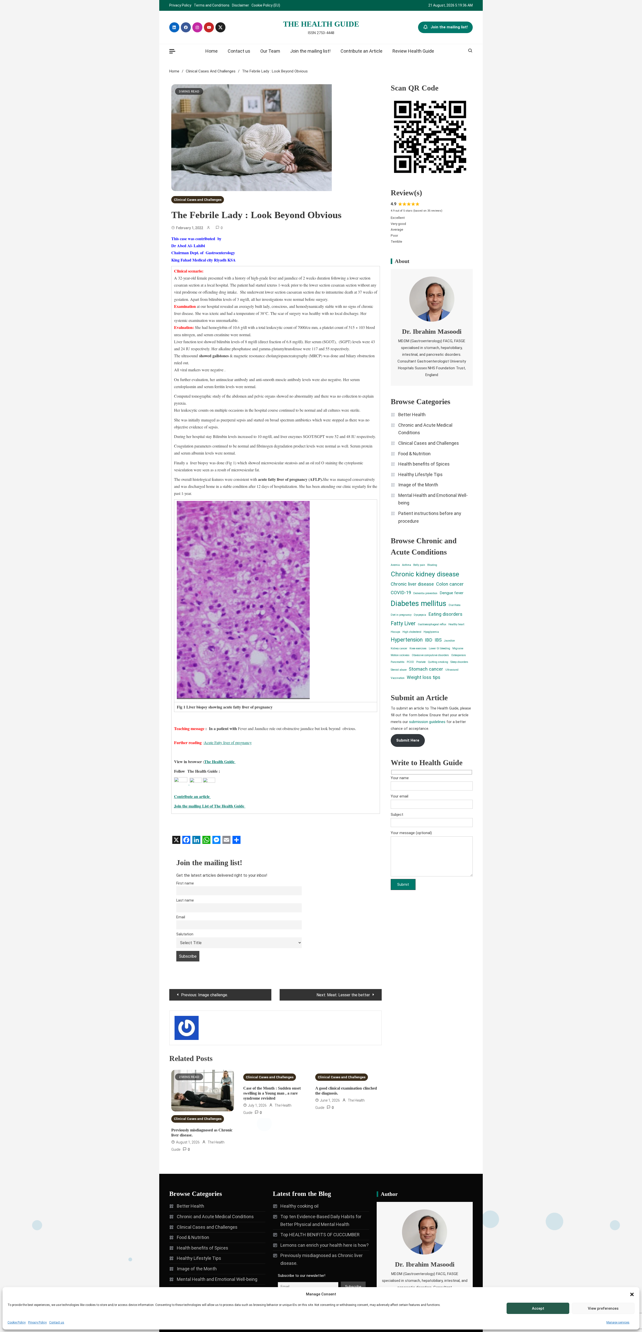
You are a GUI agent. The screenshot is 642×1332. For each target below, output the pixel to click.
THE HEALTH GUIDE (321, 24)
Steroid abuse (399, 669)
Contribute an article (192, 796)
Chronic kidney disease (425, 574)
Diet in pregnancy (401, 614)
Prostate (421, 662)
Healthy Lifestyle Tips (420, 474)
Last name (185, 900)
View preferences (603, 1308)
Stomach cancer (426, 669)
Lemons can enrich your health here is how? (324, 1245)
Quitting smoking (438, 662)
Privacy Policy (37, 1322)
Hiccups (395, 632)
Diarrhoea (454, 605)
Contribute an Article (361, 51)
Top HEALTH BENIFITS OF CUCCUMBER (320, 1234)
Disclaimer (240, 5)
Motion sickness (400, 655)
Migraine (457, 648)
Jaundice (449, 640)
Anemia (395, 565)
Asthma (406, 565)
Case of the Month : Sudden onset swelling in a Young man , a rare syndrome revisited (272, 1093)
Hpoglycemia (431, 632)
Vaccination (398, 678)
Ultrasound (451, 669)
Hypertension (407, 640)
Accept (538, 1308)
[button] (631, 1294)
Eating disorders (445, 614)
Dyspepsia (420, 614)
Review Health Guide (413, 51)
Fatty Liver (403, 623)
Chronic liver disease (412, 584)
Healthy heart (456, 624)
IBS (438, 640)
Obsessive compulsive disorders (430, 655)
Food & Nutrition (414, 453)
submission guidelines (427, 722)
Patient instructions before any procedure (429, 517)
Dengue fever (451, 593)
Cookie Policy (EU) (266, 5)
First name (185, 883)
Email (180, 917)
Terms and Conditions (211, 5)
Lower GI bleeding (439, 648)
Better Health (412, 414)
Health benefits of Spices (424, 464)
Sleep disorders (459, 662)
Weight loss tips (423, 677)
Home (211, 51)
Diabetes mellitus (418, 603)
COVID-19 (401, 592)
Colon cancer (450, 584)
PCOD (410, 662)
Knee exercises (418, 648)
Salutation (184, 934)
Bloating (432, 565)
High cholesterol (412, 632)
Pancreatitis (398, 662)
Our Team (270, 51)
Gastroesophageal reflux (432, 624)
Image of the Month (418, 484)
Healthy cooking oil (299, 1206)
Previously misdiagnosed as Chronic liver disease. (201, 1132)
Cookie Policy (17, 1322)
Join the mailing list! (449, 27)
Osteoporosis (458, 655)
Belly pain (419, 565)
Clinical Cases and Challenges (197, 200)
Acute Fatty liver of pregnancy (228, 742)
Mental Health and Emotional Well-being (433, 499)
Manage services (617, 1322)
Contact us (56, 1322)
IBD (428, 640)
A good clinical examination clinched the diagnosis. (346, 1090)
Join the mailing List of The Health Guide (210, 806)
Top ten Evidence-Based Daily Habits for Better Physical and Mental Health (320, 1220)
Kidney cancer (399, 648)
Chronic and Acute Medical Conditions (425, 428)
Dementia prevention (425, 593)
